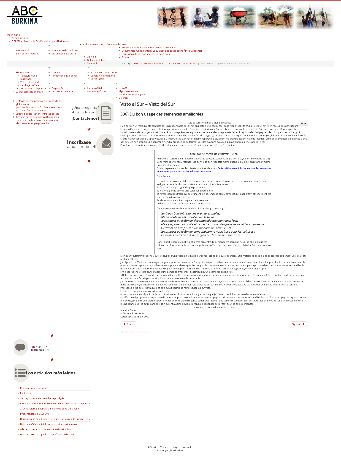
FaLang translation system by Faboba (134, 332)
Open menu (13, 34)
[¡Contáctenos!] (89, 113)
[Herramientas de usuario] (303, 123)
